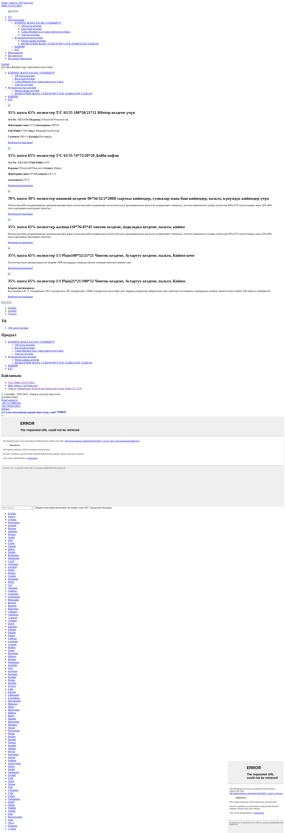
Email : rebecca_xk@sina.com (17, 2)
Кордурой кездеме (31, 28)
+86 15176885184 (11, 403)
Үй (9, 17)
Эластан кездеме (30, 34)
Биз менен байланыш (20, 58)
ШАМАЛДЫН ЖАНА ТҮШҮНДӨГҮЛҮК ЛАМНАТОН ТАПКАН (60, 43)
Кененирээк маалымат (20, 142)
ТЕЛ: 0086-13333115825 (21, 382)
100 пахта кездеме (31, 25)
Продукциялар (16, 20)
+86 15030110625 (10, 406)
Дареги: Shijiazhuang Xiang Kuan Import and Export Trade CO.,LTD (45, 388)
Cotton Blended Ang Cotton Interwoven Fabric (45, 31)
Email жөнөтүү (9, 400)
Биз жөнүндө (15, 55)
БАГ (17, 49)
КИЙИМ (20, 46)
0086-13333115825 (11, 5)
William (5, 409)
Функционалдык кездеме (29, 37)
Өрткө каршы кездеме (33, 40)
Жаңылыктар (15, 52)
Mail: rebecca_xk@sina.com (23, 385)
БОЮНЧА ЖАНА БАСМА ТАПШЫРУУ (38, 22)
